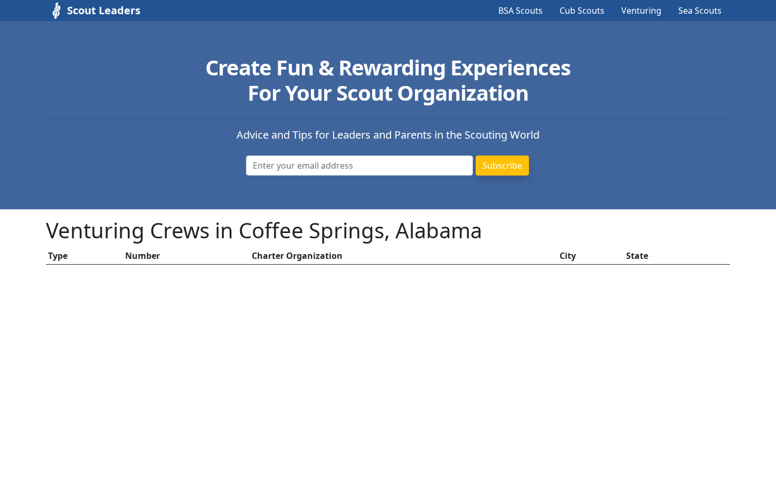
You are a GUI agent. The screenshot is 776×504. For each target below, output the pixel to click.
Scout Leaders (103, 10)
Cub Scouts (582, 10)
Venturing (641, 10)
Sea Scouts (700, 10)
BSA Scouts (520, 10)
